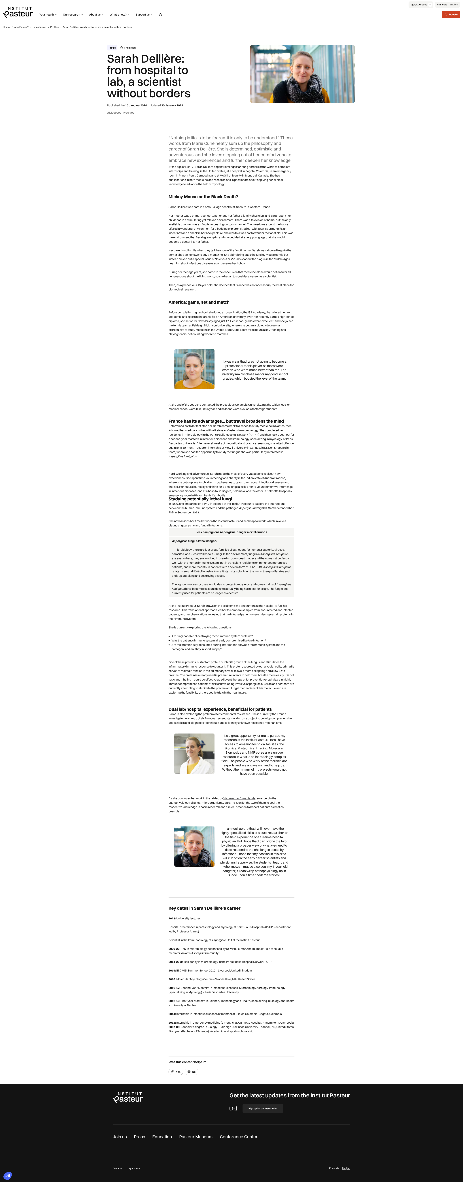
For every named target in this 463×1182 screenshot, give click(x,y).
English (454, 4)
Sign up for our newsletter (262, 1108)
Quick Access (419, 4)
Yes (178, 1071)
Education (162, 1136)
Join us (120, 1136)
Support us (143, 14)
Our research (71, 14)
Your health (46, 14)
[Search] (160, 15)
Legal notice (134, 1168)
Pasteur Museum (196, 1136)
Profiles (54, 27)
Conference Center (239, 1136)
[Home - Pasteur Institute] (18, 12)
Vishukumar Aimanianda (239, 798)
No (194, 1071)
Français (442, 4)
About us (95, 14)
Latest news (39, 27)
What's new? (118, 14)
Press (139, 1136)
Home (6, 27)
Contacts (117, 1168)
